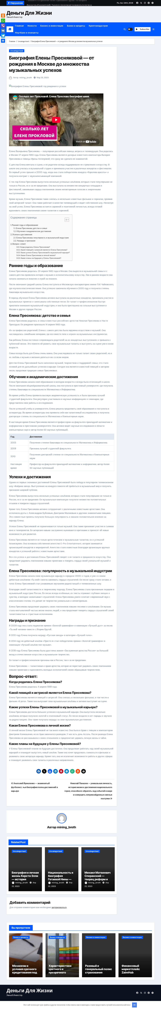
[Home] (10, 29)
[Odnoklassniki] (3, 15)
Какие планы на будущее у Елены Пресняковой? (41, 258)
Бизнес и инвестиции (51, 25)
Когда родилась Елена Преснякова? (35, 247)
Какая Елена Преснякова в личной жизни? (38, 255)
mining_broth (25, 77)
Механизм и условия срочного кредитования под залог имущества (24, 970)
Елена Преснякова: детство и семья (31, 228)
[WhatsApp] (3, 20)
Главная (19, 25)
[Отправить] (3, 40)
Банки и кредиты (76, 25)
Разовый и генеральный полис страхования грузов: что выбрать (98, 972)
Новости (32, 25)
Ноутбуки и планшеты (27, 32)
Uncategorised (16, 51)
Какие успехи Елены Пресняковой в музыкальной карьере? (45, 252)
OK (134, 1005)
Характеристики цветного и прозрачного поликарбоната (60, 970)
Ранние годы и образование (25, 225)
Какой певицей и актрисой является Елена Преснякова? (44, 250)
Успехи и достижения (22, 234)
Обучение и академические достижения (33, 231)
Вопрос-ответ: (19, 244)
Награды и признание (26, 241)
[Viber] (3, 25)
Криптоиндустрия (98, 25)
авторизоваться (59, 907)
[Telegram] (3, 35)
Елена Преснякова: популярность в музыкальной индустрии (42, 237)
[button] (153, 29)
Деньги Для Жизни (29, 13)
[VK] (3, 30)
